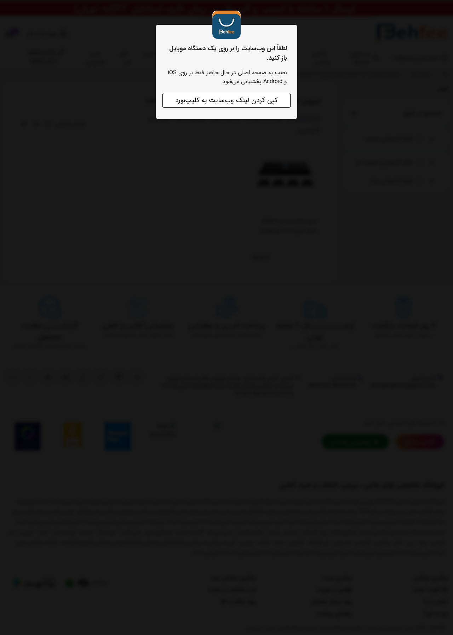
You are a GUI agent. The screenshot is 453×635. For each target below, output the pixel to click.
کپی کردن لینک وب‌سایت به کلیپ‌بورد (226, 100)
